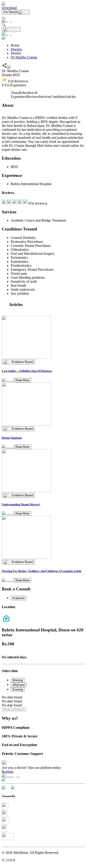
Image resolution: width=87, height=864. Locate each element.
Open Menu (43, 432)
